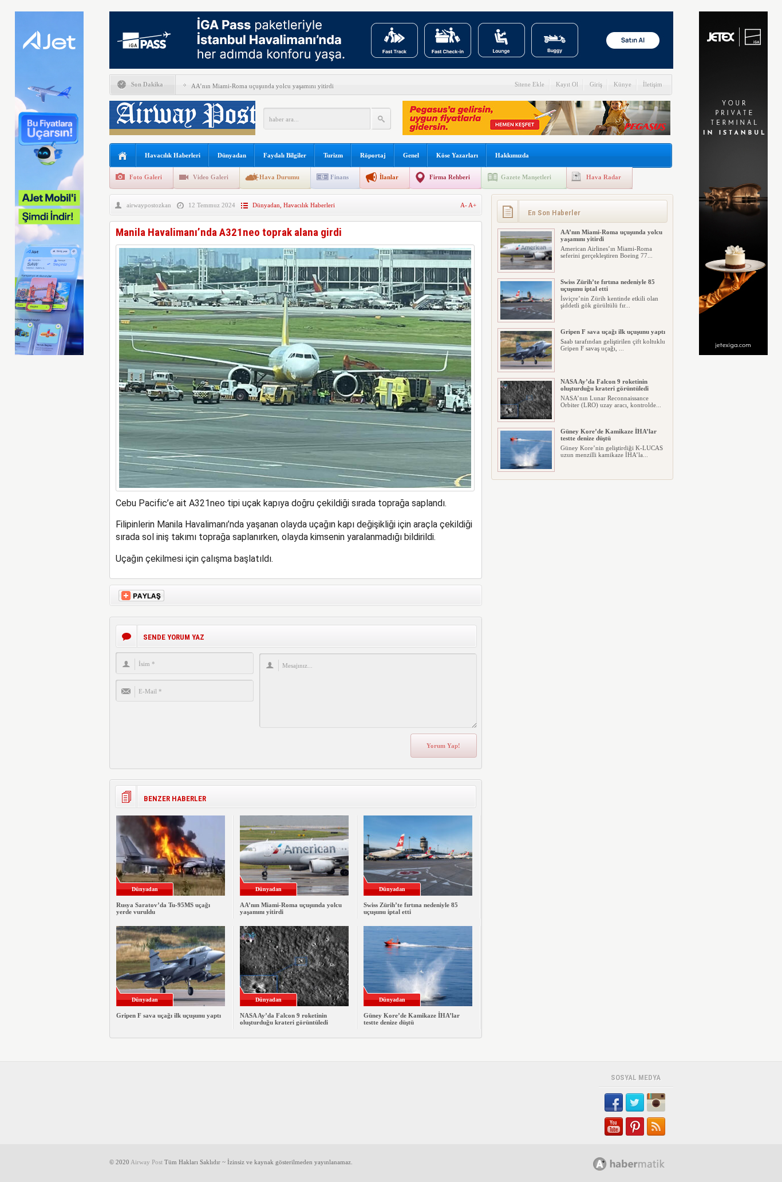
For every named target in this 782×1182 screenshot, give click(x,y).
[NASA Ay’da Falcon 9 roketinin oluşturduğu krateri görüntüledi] (526, 417)
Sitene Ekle (529, 84)
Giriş (596, 84)
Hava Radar (603, 177)
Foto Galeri (145, 177)
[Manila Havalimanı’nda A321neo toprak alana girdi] (295, 493)
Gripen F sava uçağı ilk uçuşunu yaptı (168, 1015)
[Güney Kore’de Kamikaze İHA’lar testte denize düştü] (526, 467)
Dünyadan (232, 155)
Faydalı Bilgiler (284, 155)
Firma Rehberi (449, 177)
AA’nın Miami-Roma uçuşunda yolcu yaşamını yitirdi (262, 85)
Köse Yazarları (457, 155)
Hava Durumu (279, 177)
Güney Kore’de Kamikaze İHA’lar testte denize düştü (412, 1019)
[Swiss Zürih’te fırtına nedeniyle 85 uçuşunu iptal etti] (526, 317)
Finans (339, 177)
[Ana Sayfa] (123, 156)
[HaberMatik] (641, 1163)
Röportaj (373, 155)
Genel (411, 155)
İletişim (652, 84)
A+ (472, 205)
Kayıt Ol (567, 84)
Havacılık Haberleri (172, 155)
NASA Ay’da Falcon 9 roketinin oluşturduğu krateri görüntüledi (284, 1019)
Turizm (333, 155)
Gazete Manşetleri (526, 177)
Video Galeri (210, 177)
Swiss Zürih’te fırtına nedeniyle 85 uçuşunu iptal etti (411, 908)
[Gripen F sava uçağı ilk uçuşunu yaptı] (526, 367)
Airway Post (147, 1162)
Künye (622, 84)
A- (464, 205)
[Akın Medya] (600, 1164)
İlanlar (389, 177)
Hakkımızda (512, 155)
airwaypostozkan (149, 205)
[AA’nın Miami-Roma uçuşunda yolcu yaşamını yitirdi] (526, 267)
